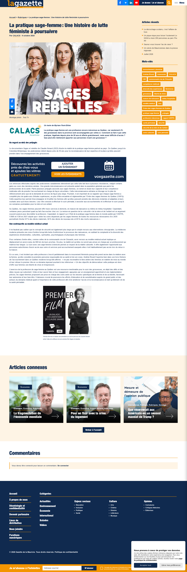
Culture (113, 501)
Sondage (162, 405)
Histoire (114, 510)
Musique (114, 516)
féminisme (169, 89)
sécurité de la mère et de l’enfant (155, 128)
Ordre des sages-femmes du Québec (157, 108)
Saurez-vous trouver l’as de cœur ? (158, 44)
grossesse (147, 94)
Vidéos (43, 524)
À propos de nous (18, 499)
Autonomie (161, 74)
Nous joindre (16, 528)
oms (159, 103)
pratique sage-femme (151, 113)
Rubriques (22, 17)
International (133, 405)
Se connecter (63, 466)
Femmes (15, 46)
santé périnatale (149, 123)
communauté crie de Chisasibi (160, 79)
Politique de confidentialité (66, 552)
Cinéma (113, 508)
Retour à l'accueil (93, 430)
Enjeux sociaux (96, 409)
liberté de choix (160, 94)
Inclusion (79, 508)
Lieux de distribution (15, 521)
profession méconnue (151, 118)
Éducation (80, 505)
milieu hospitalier (168, 98)
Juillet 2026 (148, 54)
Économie (18, 409)
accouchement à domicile (152, 69)
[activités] (67, 181)
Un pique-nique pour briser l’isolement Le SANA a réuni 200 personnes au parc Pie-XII (160, 38)
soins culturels (148, 132)
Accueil (12, 17)
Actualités (45, 501)
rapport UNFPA (168, 118)
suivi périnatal (163, 132)
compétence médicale (151, 84)
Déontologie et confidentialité (17, 507)
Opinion (148, 501)
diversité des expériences (152, 89)
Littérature (114, 513)
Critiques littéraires (152, 508)
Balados (44, 520)
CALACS (16, 36)
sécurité (161, 123)
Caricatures (149, 505)
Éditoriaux (149, 510)
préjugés (165, 113)
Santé (78, 513)
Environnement (48, 505)
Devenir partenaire (19, 514)
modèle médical (149, 103)
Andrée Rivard (148, 74)
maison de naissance (151, 98)
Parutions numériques (15, 536)
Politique (144, 405)
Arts (112, 505)
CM (144, 79)
